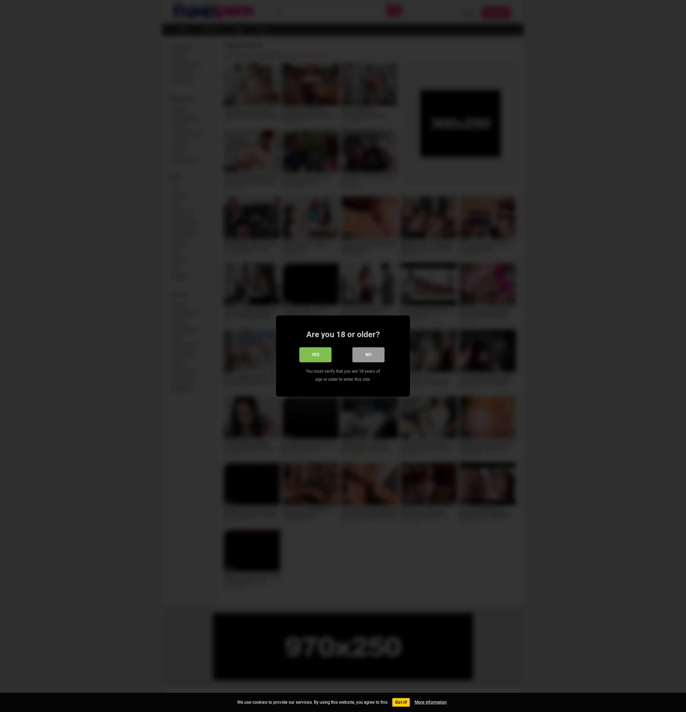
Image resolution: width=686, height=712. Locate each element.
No (369, 354)
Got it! (401, 702)
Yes (315, 354)
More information (431, 702)
